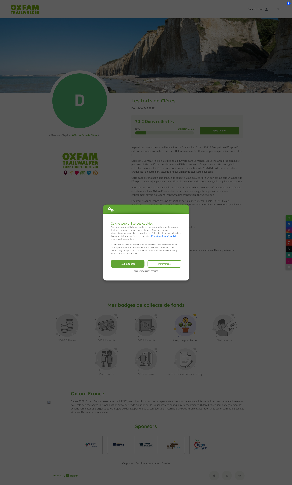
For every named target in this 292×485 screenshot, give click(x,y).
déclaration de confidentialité (164, 236)
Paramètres (164, 263)
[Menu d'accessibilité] (288, 3)
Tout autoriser (127, 263)
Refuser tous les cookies (146, 271)
